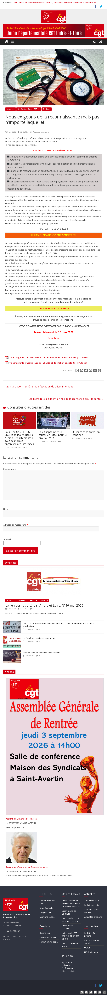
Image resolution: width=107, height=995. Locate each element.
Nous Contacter (46, 908)
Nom (6, 509)
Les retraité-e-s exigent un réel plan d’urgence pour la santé (66, 398)
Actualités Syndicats (93, 917)
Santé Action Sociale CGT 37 (29, 109)
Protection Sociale (47, 937)
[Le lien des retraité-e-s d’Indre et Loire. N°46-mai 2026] (53, 569)
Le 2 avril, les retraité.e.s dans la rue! (39, 638)
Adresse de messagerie (15, 524)
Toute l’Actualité (91, 900)
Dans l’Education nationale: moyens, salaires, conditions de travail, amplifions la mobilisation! (54, 2)
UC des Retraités (91, 952)
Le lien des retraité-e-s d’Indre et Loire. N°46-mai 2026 (44, 605)
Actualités (10, 109)
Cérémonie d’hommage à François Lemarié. (27, 867)
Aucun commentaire (40, 132)
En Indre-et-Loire (91, 905)
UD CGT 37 (24, 132)
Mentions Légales (47, 917)
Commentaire (9, 468)
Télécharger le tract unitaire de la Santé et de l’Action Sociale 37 (42, 362)
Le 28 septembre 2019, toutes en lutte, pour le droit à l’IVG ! (53, 435)
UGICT (87, 947)
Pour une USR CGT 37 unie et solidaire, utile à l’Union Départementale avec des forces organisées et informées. (19, 438)
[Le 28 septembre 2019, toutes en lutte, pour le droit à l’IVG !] (53, 413)
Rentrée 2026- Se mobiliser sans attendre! (41, 652)
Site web (7, 539)
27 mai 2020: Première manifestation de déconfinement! (38, 386)
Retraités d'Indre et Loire (27, 600)
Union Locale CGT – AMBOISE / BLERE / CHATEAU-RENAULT (71, 903)
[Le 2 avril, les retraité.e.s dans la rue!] (12, 636)
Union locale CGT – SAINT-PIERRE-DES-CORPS (71, 936)
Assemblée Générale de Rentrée (21, 818)
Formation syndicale (48, 942)
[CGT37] (6, 42)
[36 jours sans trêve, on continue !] (87, 413)
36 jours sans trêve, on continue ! (86, 433)
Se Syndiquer (45, 912)
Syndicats (46, 109)
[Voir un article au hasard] (101, 42)
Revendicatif (44, 933)
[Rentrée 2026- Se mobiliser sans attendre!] (12, 651)
